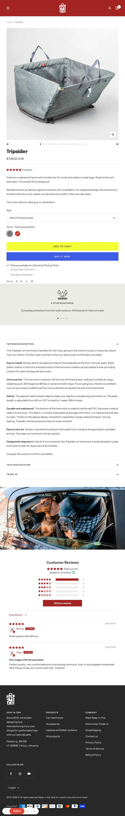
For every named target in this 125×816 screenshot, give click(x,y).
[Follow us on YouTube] (28, 773)
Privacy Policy (93, 742)
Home (10, 22)
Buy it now (62, 256)
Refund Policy (93, 754)
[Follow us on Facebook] (11, 773)
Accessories (53, 723)
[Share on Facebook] (17, 281)
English (12, 787)
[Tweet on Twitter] (26, 281)
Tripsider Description (20, 344)
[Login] (109, 8)
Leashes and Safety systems (61, 730)
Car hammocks (54, 717)
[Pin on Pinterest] (21, 281)
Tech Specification (18, 465)
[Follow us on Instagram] (19, 773)
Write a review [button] (62, 603)
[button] (14, 169)
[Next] (117, 144)
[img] (16, 623)
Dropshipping (93, 730)
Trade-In (12, 474)
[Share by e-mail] (32, 281)
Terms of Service (94, 748)
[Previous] (8, 144)
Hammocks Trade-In (97, 723)
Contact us (91, 736)
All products (53, 736)
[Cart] (116, 8)
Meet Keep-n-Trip (95, 717)
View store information (21, 274)
